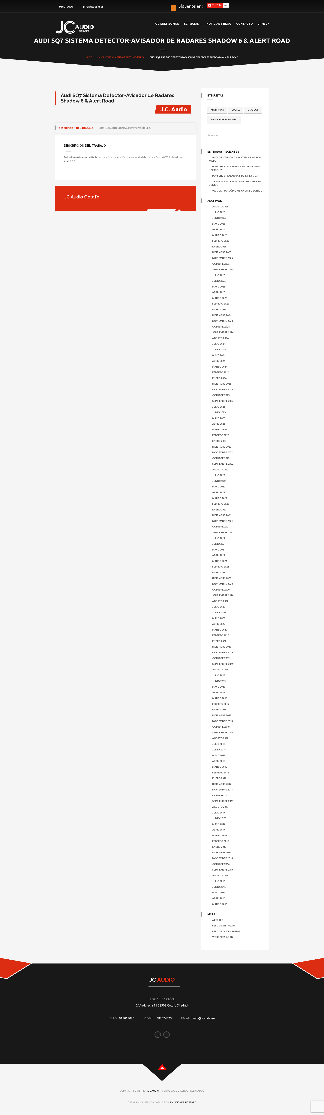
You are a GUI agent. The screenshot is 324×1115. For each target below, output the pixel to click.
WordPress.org (222, 937)
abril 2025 (218, 292)
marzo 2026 (219, 235)
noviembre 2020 (222, 583)
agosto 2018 (220, 738)
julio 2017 (218, 812)
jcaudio (109, 57)
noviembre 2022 (222, 452)
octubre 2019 (221, 658)
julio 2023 (218, 406)
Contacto (244, 23)
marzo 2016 (219, 904)
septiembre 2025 (222, 269)
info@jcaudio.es (93, 6)
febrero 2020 (220, 635)
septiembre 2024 (222, 332)
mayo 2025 (218, 286)
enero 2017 (219, 846)
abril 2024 (218, 361)
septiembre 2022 (222, 463)
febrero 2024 (220, 372)
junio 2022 (219, 481)
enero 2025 (219, 309)
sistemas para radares (224, 119)
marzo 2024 (219, 366)
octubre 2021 (221, 526)
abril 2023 (218, 423)
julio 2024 (218, 343)
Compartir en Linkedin (87, 173)
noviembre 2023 (222, 389)
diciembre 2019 (221, 646)
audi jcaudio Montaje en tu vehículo (125, 128)
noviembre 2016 (222, 858)
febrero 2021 (220, 566)
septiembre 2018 (222, 732)
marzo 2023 (219, 429)
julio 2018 (218, 744)
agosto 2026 (220, 206)
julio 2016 (218, 881)
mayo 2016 (218, 892)
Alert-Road (217, 110)
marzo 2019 (219, 698)
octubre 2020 (221, 589)
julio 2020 (218, 606)
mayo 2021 (218, 549)
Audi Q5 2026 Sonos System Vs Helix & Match (235, 159)
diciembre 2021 (221, 515)
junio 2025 (219, 280)
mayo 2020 (218, 618)
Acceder (217, 920)
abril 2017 (218, 829)
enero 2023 (219, 441)
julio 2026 (218, 212)
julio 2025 (218, 275)
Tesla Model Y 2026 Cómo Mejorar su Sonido (235, 183)
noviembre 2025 (222, 258)
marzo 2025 (219, 298)
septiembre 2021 (222, 532)
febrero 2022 (220, 503)
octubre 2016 (221, 864)
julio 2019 (218, 675)
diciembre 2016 (221, 852)
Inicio (89, 57)
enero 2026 (219, 246)
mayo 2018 (218, 755)
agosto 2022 (220, 469)
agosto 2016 (220, 875)
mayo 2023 (218, 418)
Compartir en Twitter (78, 173)
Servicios (192, 23)
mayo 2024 (218, 355)
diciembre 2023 (221, 383)
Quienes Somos (167, 23)
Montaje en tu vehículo (129, 57)
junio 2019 (219, 681)
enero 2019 (219, 709)
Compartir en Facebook (68, 173)
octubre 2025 (221, 263)
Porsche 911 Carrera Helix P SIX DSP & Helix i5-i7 (235, 168)
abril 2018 (218, 761)
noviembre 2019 (222, 652)
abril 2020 (218, 623)
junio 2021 (219, 543)
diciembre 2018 (221, 715)
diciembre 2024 (221, 315)
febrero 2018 (220, 772)
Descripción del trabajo (76, 128)
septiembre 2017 (222, 801)
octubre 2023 (221, 395)
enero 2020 (219, 641)
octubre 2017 (221, 795)
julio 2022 (218, 475)
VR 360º (263, 23)
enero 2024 (219, 378)
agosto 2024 (220, 338)
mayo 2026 (218, 223)
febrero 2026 (220, 240)
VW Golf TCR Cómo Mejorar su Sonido (237, 190)
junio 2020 (219, 612)
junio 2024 (219, 349)
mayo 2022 (218, 486)
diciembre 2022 (221, 446)
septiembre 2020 (222, 595)
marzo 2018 (219, 766)
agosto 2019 (220, 669)
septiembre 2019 (222, 664)
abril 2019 (218, 692)
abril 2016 (218, 898)
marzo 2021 (219, 561)
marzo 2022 (219, 498)
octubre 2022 (221, 458)
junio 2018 (219, 749)
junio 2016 (219, 886)
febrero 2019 (220, 704)
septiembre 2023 (222, 401)
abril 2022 (218, 492)
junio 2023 (219, 412)
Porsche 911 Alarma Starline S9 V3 (235, 175)
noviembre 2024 (222, 320)
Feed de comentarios (226, 931)
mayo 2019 (218, 686)
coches (236, 110)
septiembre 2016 (222, 869)
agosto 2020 (220, 601)
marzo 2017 (219, 835)
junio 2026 (219, 218)
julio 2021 (218, 538)
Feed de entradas (224, 925)
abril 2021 (218, 555)
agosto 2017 (220, 806)
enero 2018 (219, 778)
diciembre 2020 (221, 578)
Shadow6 (253, 110)
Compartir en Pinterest (97, 173)
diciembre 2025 (221, 252)
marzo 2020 (219, 629)
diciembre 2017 (221, 784)
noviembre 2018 (222, 721)
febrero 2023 (220, 435)
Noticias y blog (218, 23)
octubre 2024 (221, 326)
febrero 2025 (220, 303)
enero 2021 (219, 572)
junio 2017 (219, 818)
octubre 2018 (221, 726)
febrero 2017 (220, 841)
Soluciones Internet (183, 1102)
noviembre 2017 (222, 789)
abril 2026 (218, 229)
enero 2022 (219, 509)
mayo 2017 (218, 824)
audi (101, 57)
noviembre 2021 (222, 521)
